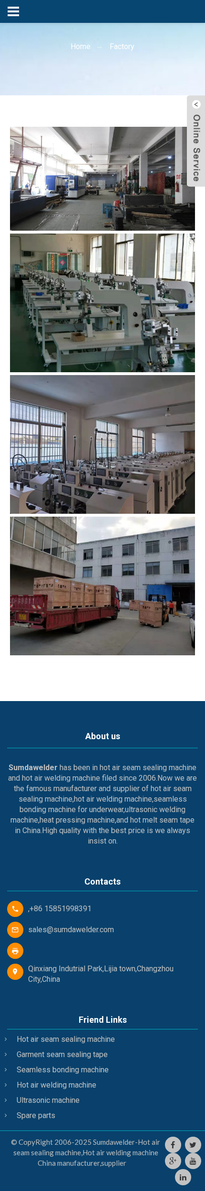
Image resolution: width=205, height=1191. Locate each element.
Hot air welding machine (56, 1084)
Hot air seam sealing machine (66, 1039)
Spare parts (36, 1115)
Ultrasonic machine (48, 1100)
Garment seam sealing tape (62, 1054)
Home (81, 46)
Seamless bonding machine (63, 1069)
